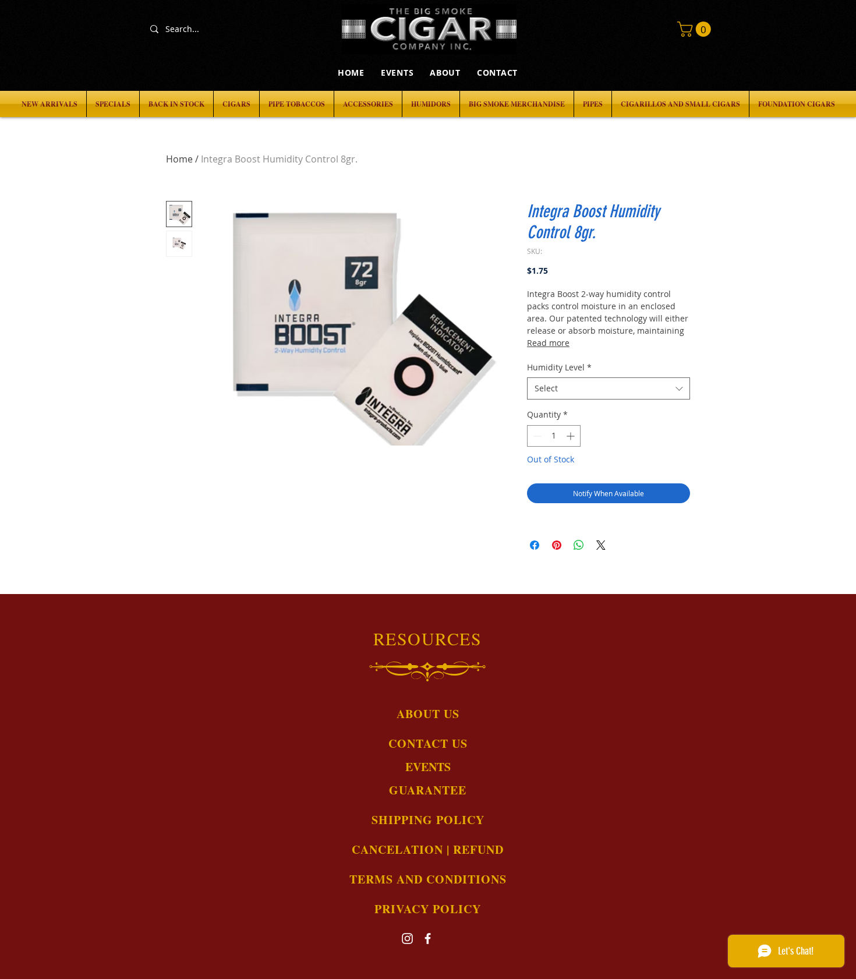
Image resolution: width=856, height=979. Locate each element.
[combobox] (608, 388)
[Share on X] (601, 545)
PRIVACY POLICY (427, 908)
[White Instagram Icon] (407, 938)
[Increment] (571, 436)
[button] (695, 29)
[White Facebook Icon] (427, 938)
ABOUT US (428, 713)
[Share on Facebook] (535, 545)
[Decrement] (536, 436)
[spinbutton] (553, 436)
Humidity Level (559, 367)
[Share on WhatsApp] (579, 545)
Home (179, 159)
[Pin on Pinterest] (557, 545)
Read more (548, 342)
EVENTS (428, 766)
